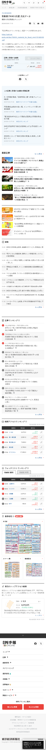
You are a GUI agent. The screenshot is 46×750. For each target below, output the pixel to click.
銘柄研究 (6, 663)
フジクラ (11, 489)
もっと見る (38, 154)
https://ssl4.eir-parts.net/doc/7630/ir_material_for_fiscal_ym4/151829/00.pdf (23, 37)
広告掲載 (13, 720)
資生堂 (11, 447)
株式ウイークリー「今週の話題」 (26, 102)
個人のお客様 (12, 707)
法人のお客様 (34, 707)
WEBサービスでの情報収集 (27, 720)
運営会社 (18, 717)
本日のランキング (22, 121)
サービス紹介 (26, 717)
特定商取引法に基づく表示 (23, 726)
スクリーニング (8, 668)
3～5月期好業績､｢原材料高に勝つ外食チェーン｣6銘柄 (22, 98)
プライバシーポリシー (19, 723)
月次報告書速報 (22, 7)
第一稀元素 (12, 437)
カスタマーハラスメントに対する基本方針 (23, 729)
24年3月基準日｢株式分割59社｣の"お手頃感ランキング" (23, 127)
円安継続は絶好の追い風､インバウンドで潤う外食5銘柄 (22, 108)
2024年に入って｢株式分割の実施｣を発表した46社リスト (22, 137)
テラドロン (12, 452)
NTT (10, 504)
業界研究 (6, 673)
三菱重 (11, 499)
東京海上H (12, 442)
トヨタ (11, 432)
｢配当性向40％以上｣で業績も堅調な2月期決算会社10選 (22, 117)
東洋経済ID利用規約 (23, 732)
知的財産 (31, 723)
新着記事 (11, 7)
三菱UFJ (11, 484)
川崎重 (11, 494)
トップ (4, 7)
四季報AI (6, 684)
